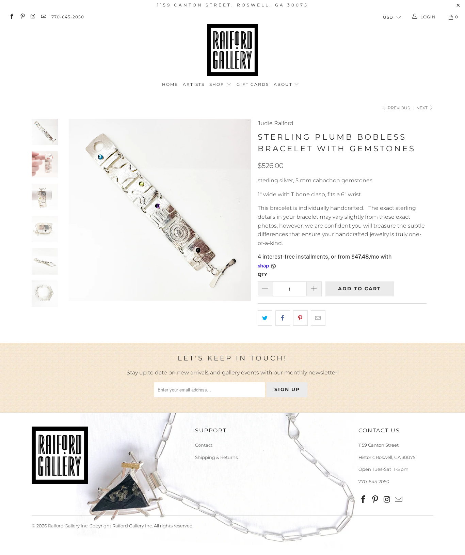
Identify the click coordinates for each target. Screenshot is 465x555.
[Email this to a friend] (318, 318)
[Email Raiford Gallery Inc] (43, 16)
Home (170, 84)
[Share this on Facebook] (282, 318)
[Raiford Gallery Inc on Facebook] (11, 16)
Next (422, 107)
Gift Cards (253, 84)
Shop (217, 84)
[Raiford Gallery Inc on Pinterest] (22, 16)
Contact (203, 445)
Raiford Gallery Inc (67, 525)
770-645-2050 (67, 16)
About (284, 84)
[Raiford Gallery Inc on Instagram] (33, 16)
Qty (262, 274)
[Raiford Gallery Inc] (232, 50)
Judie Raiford (275, 123)
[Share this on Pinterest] (300, 318)
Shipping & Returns (216, 457)
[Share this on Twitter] (265, 318)
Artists (194, 84)
